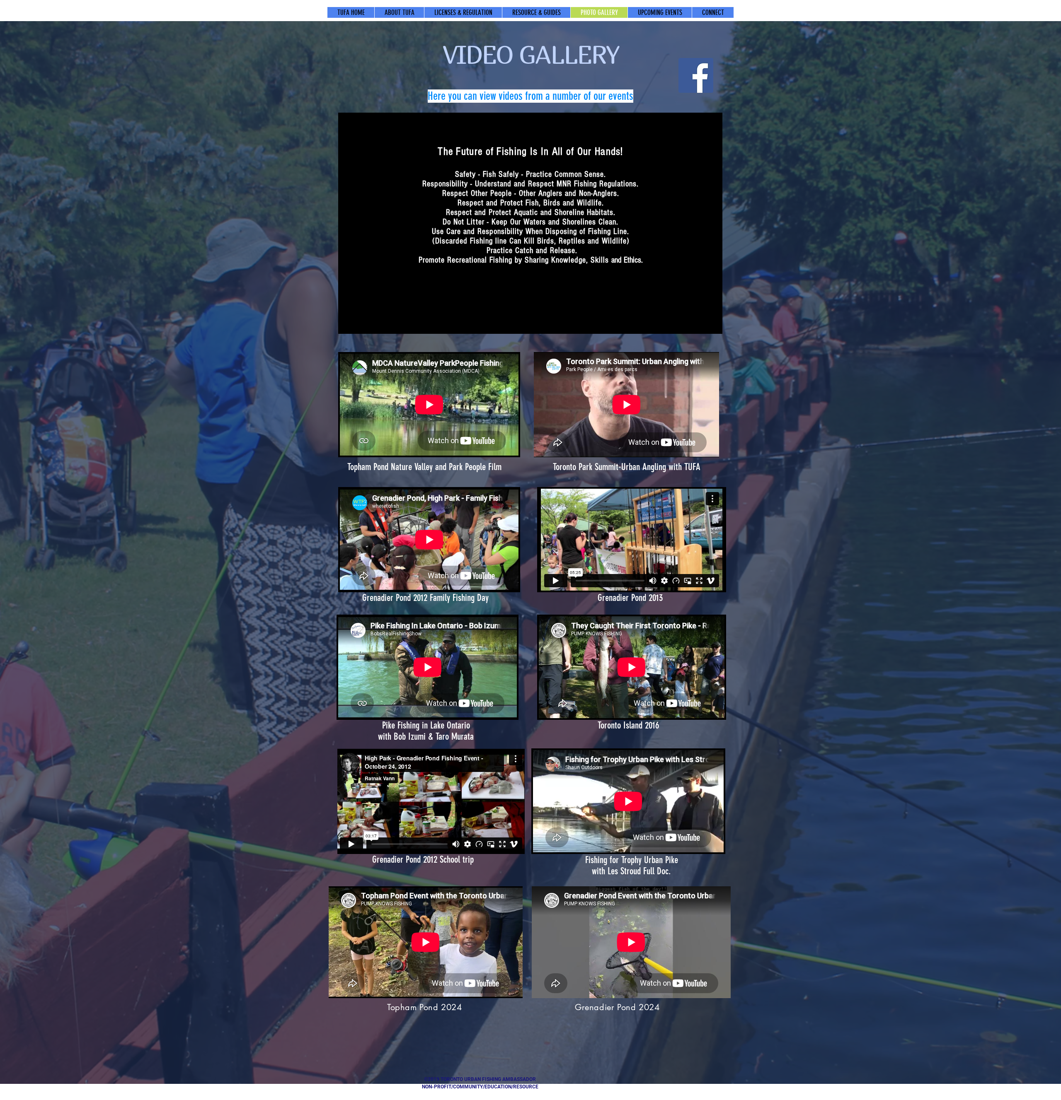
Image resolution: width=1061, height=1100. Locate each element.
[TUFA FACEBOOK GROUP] (695, 75)
